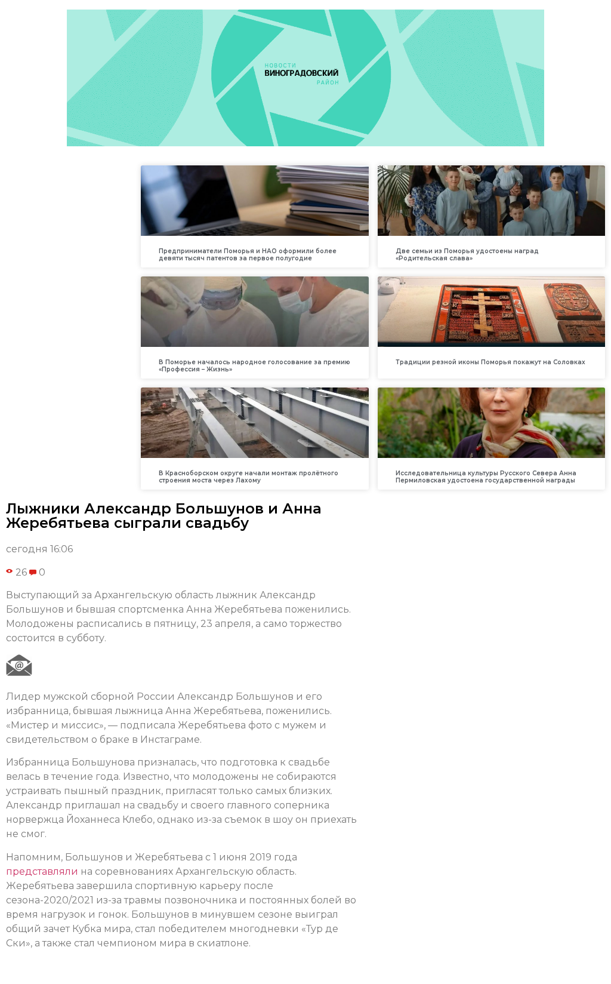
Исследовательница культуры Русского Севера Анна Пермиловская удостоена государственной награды (486, 476)
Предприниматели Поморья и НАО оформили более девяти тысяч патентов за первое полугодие (248, 254)
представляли (42, 871)
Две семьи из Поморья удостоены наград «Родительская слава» (467, 254)
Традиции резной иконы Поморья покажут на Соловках (490, 362)
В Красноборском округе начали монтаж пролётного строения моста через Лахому (248, 476)
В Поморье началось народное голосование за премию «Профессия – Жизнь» (254, 365)
